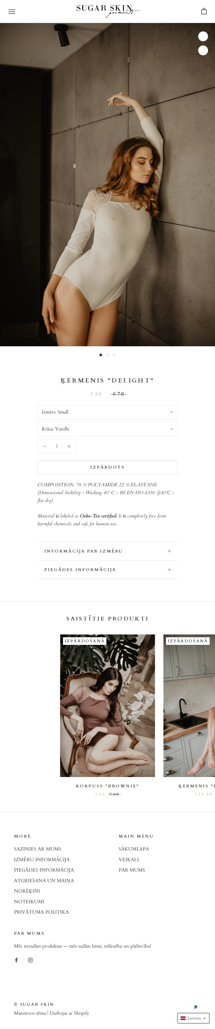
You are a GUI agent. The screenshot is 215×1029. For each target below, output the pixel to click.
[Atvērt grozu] (204, 11)
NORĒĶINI (27, 891)
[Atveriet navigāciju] (11, 11)
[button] (193, 1018)
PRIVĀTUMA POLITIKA (41, 912)
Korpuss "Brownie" (107, 786)
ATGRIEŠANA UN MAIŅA (44, 880)
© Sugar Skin (34, 1004)
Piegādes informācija (80, 569)
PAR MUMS (132, 870)
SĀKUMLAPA (134, 849)
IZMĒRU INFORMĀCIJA (42, 859)
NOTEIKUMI (29, 902)
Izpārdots (107, 467)
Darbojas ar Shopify (69, 1013)
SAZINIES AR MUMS (37, 849)
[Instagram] (30, 960)
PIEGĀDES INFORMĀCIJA (44, 870)
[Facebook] (16, 960)
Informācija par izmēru (83, 551)
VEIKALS (129, 859)
